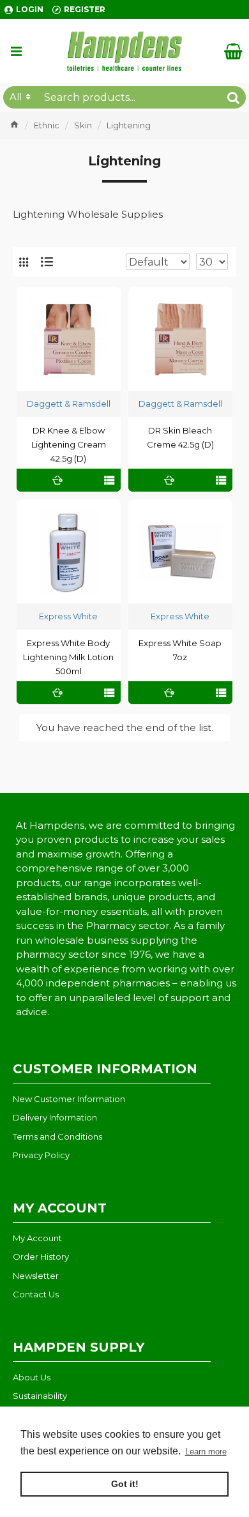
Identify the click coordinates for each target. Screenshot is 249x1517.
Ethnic (46, 125)
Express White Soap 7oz (180, 650)
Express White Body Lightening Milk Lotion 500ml (68, 657)
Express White (68, 616)
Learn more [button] (206, 1451)
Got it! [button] (125, 1484)
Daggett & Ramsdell (68, 403)
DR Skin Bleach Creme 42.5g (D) (180, 437)
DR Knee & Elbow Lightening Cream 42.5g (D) (68, 444)
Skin (83, 125)
